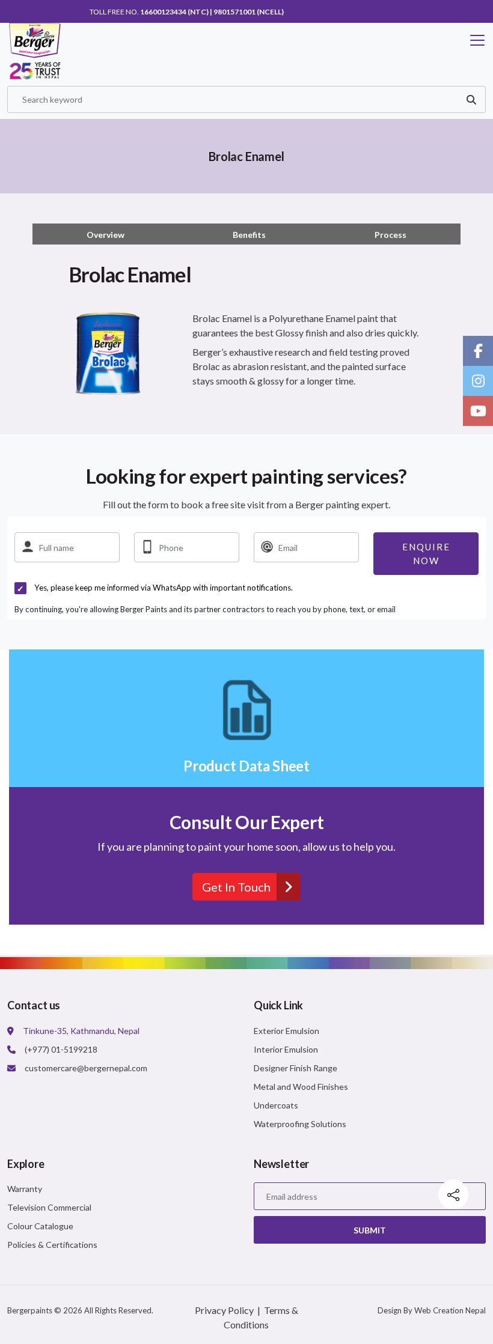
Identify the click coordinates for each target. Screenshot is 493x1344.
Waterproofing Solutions (300, 1124)
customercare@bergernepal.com (86, 1068)
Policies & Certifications (52, 1244)
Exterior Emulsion (286, 1031)
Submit (370, 1230)
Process (390, 235)
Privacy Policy (224, 1310)
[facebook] (478, 351)
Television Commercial (49, 1207)
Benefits (249, 235)
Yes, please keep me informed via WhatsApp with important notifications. (163, 587)
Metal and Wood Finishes (301, 1086)
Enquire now (426, 553)
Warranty (24, 1189)
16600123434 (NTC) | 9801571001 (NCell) (212, 11)
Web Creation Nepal (450, 1310)
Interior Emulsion (286, 1049)
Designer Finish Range (295, 1068)
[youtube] (478, 411)
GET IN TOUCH (448, 11)
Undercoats (276, 1105)
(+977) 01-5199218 (61, 1049)
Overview (105, 235)
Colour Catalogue (40, 1226)
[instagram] (478, 381)
